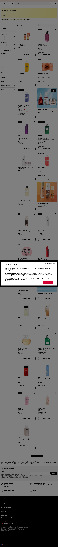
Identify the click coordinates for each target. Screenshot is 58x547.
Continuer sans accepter (50, 263)
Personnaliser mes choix (35, 282)
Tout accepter (47, 282)
